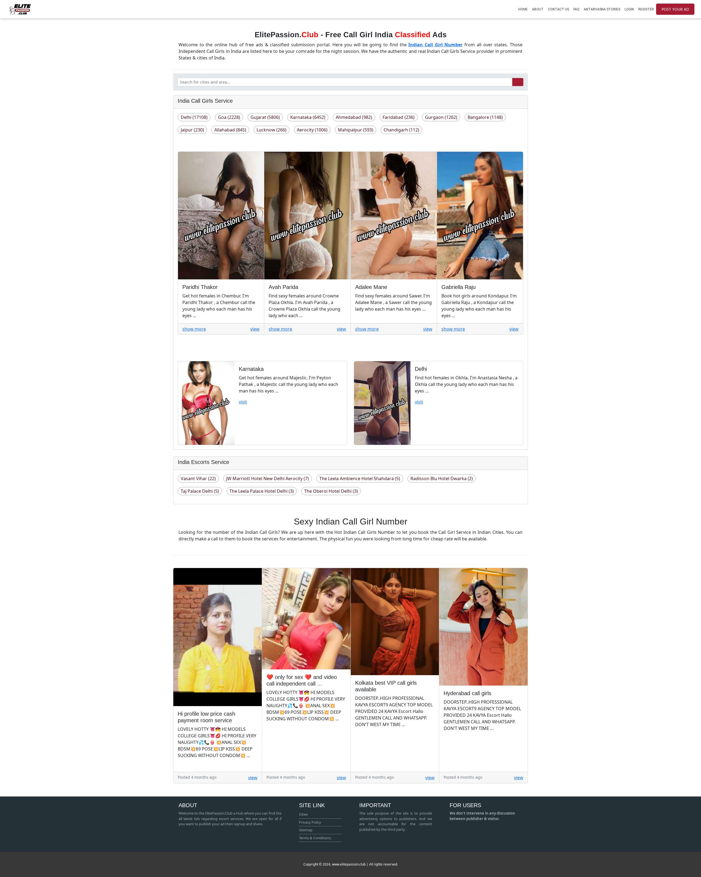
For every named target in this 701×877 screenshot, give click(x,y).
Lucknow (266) (271, 130)
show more (194, 329)
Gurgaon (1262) (441, 117)
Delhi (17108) (194, 117)
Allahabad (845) (230, 130)
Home (523, 9)
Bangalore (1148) (485, 117)
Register (646, 9)
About (538, 9)
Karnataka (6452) (307, 117)
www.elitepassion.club (348, 864)
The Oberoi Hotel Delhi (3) (331, 491)
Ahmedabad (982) (354, 117)
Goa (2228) (229, 117)
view (255, 329)
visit (243, 402)
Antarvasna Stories (602, 9)
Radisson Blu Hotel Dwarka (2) (441, 478)
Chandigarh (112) (401, 130)
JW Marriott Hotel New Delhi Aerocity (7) (267, 478)
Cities (303, 814)
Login (629, 9)
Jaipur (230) (192, 130)
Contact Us (558, 9)
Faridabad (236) (399, 117)
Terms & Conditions (315, 837)
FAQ (576, 9)
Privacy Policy (310, 822)
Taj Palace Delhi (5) (200, 491)
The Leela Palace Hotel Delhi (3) (261, 491)
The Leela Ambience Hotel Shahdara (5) (359, 478)
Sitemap (305, 829)
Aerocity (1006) (312, 130)
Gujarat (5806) (265, 117)
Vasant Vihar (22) (198, 478)
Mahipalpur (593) (355, 130)
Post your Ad (675, 9)
